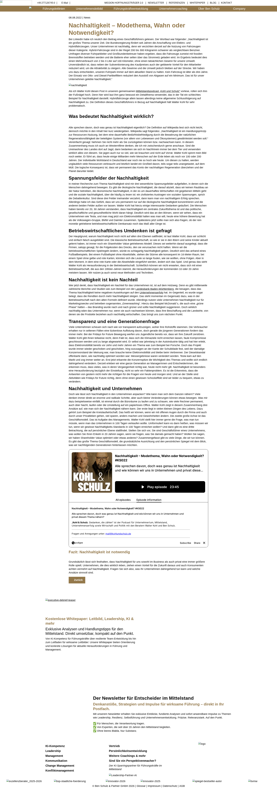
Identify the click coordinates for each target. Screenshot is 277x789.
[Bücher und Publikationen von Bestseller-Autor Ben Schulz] (207, 781)
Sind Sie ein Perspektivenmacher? (132, 760)
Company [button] (239, 8)
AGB (182, 786)
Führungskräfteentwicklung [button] (131, 8)
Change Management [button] (60, 765)
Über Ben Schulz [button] (209, 8)
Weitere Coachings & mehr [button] (128, 755)
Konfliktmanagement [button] (60, 770)
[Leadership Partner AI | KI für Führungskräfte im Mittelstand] (123, 665)
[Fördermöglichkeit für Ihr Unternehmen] (70, 781)
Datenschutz (170, 786)
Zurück (78, 580)
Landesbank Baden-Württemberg (154, 289)
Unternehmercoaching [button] (173, 8)
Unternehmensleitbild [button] (89, 8)
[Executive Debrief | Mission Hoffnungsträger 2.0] (60, 600)
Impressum (154, 786)
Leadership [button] (53, 751)
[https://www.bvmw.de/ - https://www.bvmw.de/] (252, 781)
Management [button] (54, 755)
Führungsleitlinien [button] (54, 8)
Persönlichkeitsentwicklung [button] (128, 751)
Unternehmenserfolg (151, 292)
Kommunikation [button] (56, 760)
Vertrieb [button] (115, 746)
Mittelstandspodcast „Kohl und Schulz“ (158, 91)
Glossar (141, 786)
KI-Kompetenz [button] (55, 746)
